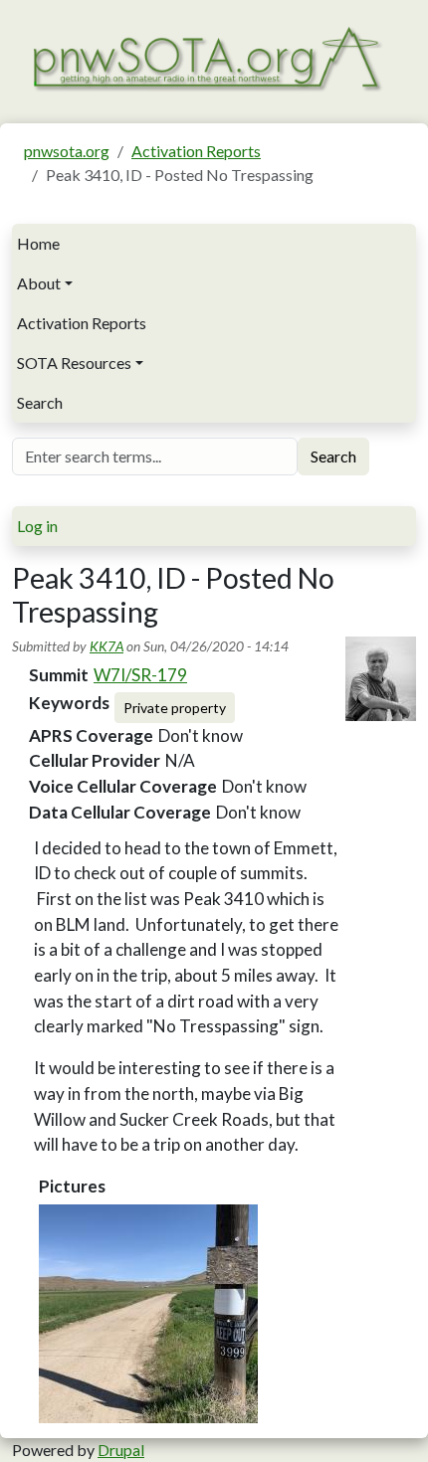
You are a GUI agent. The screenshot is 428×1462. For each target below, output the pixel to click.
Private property (174, 707)
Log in (37, 525)
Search (40, 402)
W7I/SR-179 (140, 674)
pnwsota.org (66, 150)
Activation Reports (196, 150)
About (39, 283)
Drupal (121, 1449)
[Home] (206, 56)
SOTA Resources (74, 362)
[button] (148, 1313)
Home (38, 243)
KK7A (106, 646)
